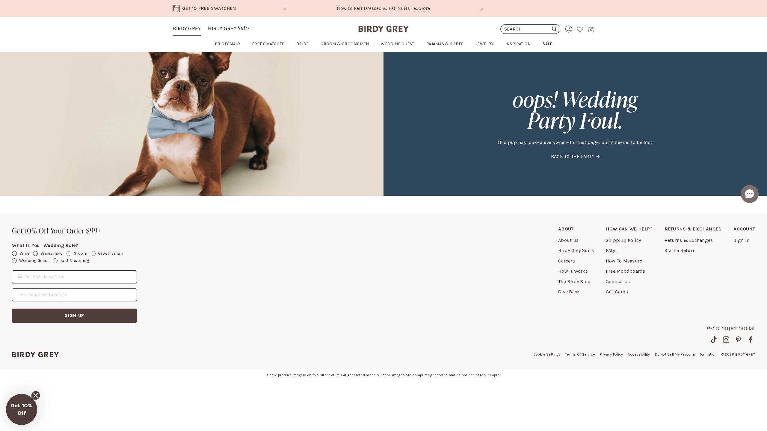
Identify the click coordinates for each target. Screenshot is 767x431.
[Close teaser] (35, 395)
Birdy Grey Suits (576, 250)
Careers (566, 261)
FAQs (611, 250)
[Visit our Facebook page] (750, 339)
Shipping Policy (623, 240)
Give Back (569, 292)
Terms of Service (580, 354)
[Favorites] (580, 29)
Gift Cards (617, 292)
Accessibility (639, 354)
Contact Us (618, 281)
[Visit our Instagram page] (726, 339)
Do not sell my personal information (686, 354)
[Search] (530, 29)
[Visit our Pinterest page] (738, 339)
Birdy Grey (187, 28)
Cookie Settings (547, 354)
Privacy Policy (611, 354)
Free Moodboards (625, 271)
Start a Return (680, 250)
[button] (21, 409)
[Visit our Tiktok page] (713, 339)
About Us (568, 240)
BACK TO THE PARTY (572, 156)
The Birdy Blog (574, 281)
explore (421, 8)
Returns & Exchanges (689, 240)
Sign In (741, 240)
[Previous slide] (285, 8)
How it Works (573, 271)
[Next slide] (482, 8)
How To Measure (624, 261)
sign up (74, 315)
